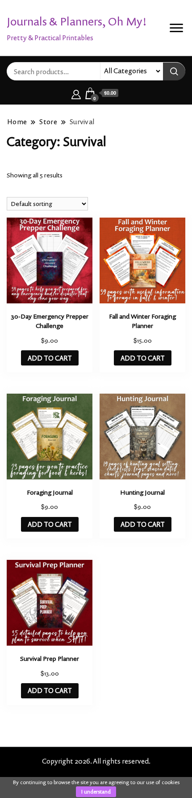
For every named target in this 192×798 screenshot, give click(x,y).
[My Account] (76, 93)
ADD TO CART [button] (50, 358)
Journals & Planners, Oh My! (77, 21)
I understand (96, 791)
